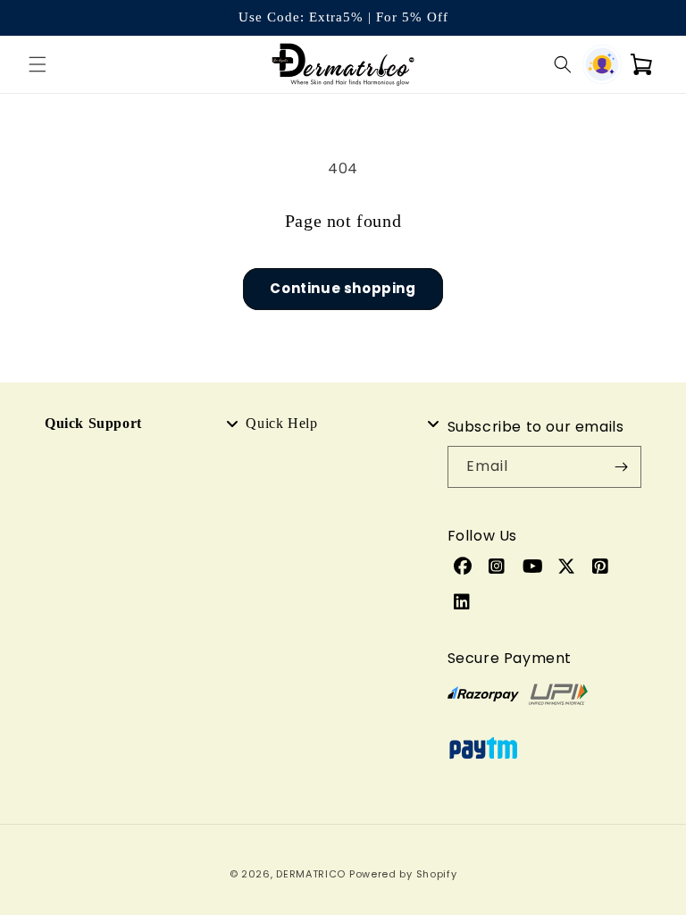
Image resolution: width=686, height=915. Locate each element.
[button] (37, 64)
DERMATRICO (311, 874)
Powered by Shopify (403, 874)
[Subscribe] (620, 467)
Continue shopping (342, 288)
